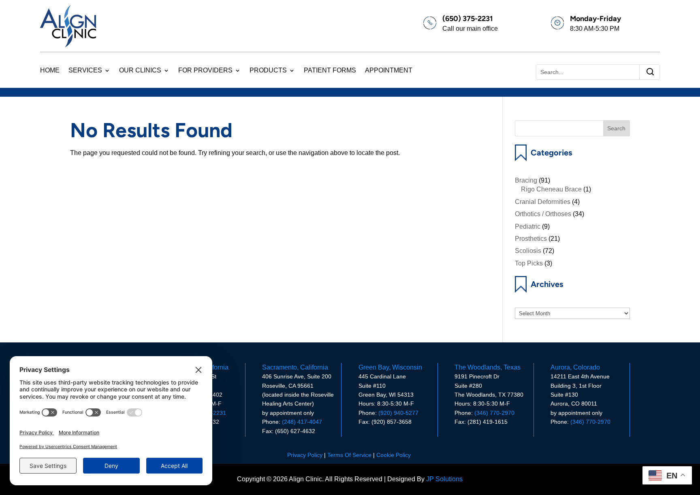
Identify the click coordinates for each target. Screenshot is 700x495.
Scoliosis (528, 250)
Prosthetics (531, 238)
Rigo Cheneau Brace (551, 189)
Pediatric (527, 226)
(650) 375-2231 (467, 18)
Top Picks (529, 263)
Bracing (526, 180)
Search (616, 128)
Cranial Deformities (542, 201)
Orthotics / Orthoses (543, 213)
